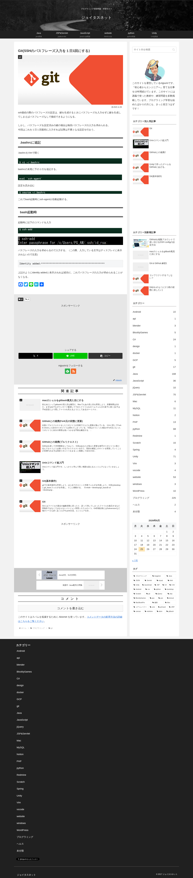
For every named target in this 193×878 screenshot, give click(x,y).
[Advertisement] (70, 326)
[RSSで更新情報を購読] (73, 371)
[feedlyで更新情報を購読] (67, 371)
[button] (105, 356)
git (22, 299)
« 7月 (135, 560)
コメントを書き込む (70, 608)
